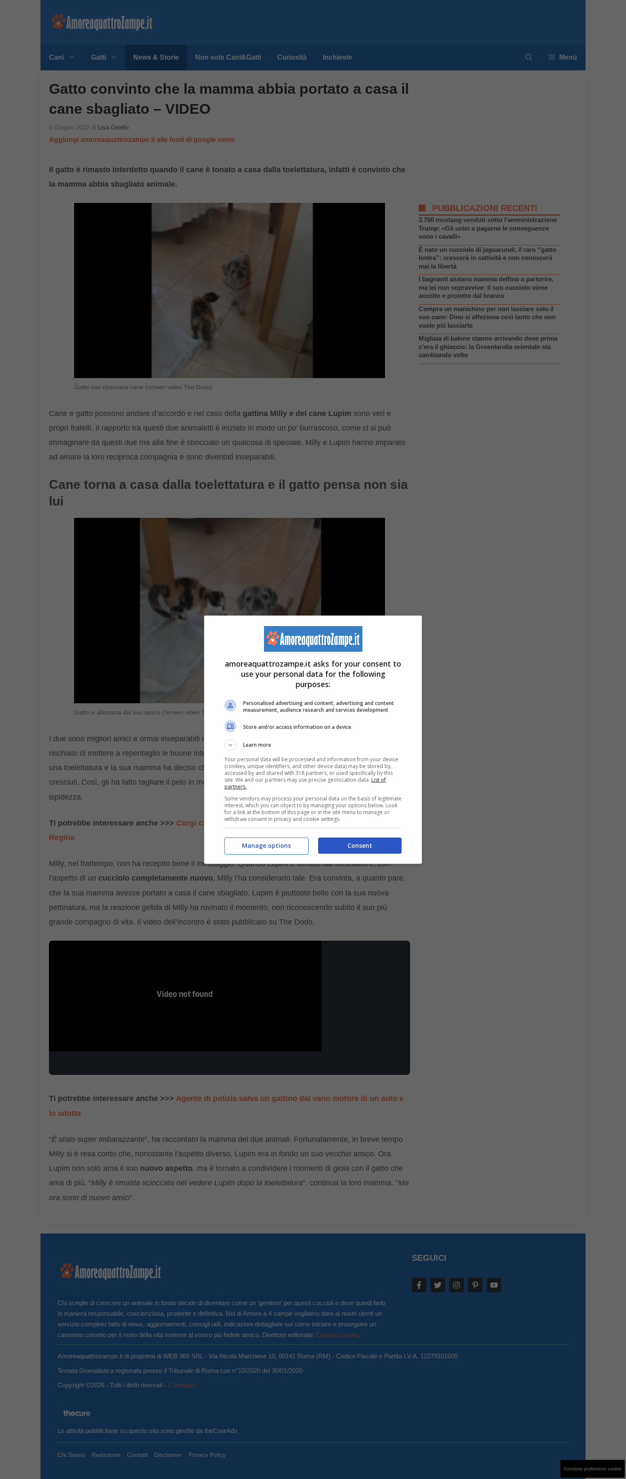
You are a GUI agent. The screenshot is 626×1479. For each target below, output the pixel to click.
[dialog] (313, 739)
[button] (313, 745)
